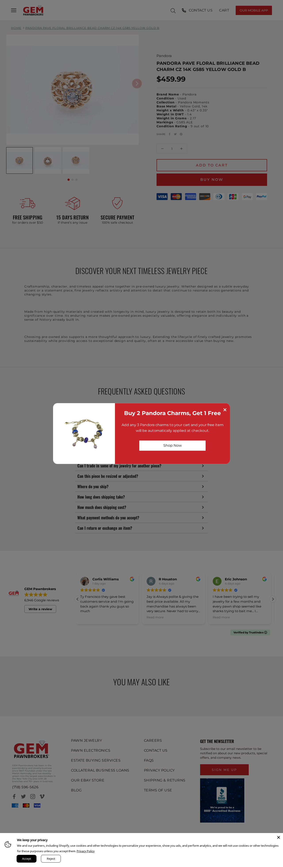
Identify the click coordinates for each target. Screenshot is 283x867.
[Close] (278, 837)
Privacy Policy (86, 851)
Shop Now (172, 445)
